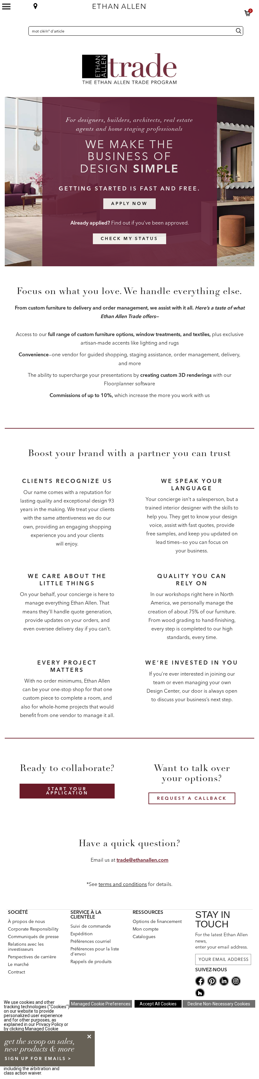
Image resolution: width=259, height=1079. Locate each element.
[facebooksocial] (200, 980)
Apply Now (129, 203)
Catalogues (144, 936)
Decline (219, 1004)
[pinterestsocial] (212, 980)
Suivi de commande (90, 926)
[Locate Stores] (35, 6)
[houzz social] (200, 992)
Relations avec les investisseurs (26, 946)
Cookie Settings (100, 1004)
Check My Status (129, 238)
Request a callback (192, 798)
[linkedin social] (224, 980)
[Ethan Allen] (151, 5)
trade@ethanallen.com (142, 860)
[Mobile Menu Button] (6, 6)
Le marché (18, 964)
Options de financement (157, 921)
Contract (16, 972)
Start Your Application (67, 791)
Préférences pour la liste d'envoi (94, 951)
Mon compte (146, 929)
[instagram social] (236, 980)
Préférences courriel (90, 941)
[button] (247, 13)
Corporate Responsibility (33, 929)
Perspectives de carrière (32, 957)
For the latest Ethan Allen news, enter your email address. (221, 940)
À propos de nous (26, 921)
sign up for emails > (38, 1058)
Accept (158, 1004)
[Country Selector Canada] (22, 31)
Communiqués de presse (33, 936)
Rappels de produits (90, 961)
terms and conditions (123, 884)
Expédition (81, 934)
